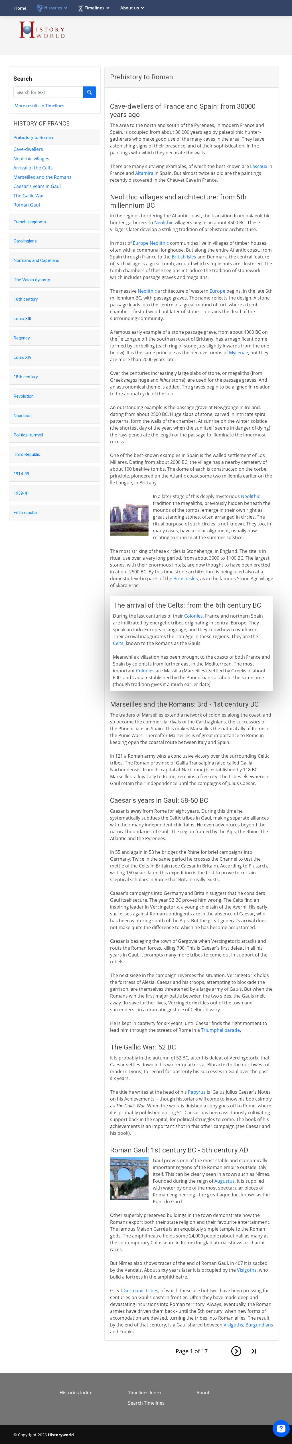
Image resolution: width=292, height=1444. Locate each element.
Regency (22, 338)
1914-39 (21, 473)
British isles (184, 257)
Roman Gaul (26, 205)
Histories (53, 8)
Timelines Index (144, 1392)
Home (20, 8)
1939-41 (21, 493)
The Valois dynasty (32, 279)
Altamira (144, 173)
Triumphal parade (220, 1030)
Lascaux (258, 166)
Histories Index (76, 1392)
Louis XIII (22, 318)
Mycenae (238, 352)
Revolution (24, 396)
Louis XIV (23, 357)
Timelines (94, 8)
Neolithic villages (31, 158)
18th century (26, 376)
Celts (118, 643)
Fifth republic (26, 512)
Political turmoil (28, 435)
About (203, 1392)
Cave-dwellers (28, 149)
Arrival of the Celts (33, 168)
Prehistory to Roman (33, 137)
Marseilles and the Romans (42, 177)
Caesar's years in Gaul (37, 186)
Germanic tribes (140, 1290)
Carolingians (25, 241)
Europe (141, 243)
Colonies (193, 616)
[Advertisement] (175, 35)
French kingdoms (30, 222)
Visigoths (247, 1270)
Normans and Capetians (36, 260)
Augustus (224, 1181)
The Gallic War (28, 196)
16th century (26, 299)
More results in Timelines (39, 105)
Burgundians (259, 1325)
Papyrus (197, 1092)
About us (129, 8)
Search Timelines (146, 1403)
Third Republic (27, 454)
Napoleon (23, 415)
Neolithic (163, 222)
